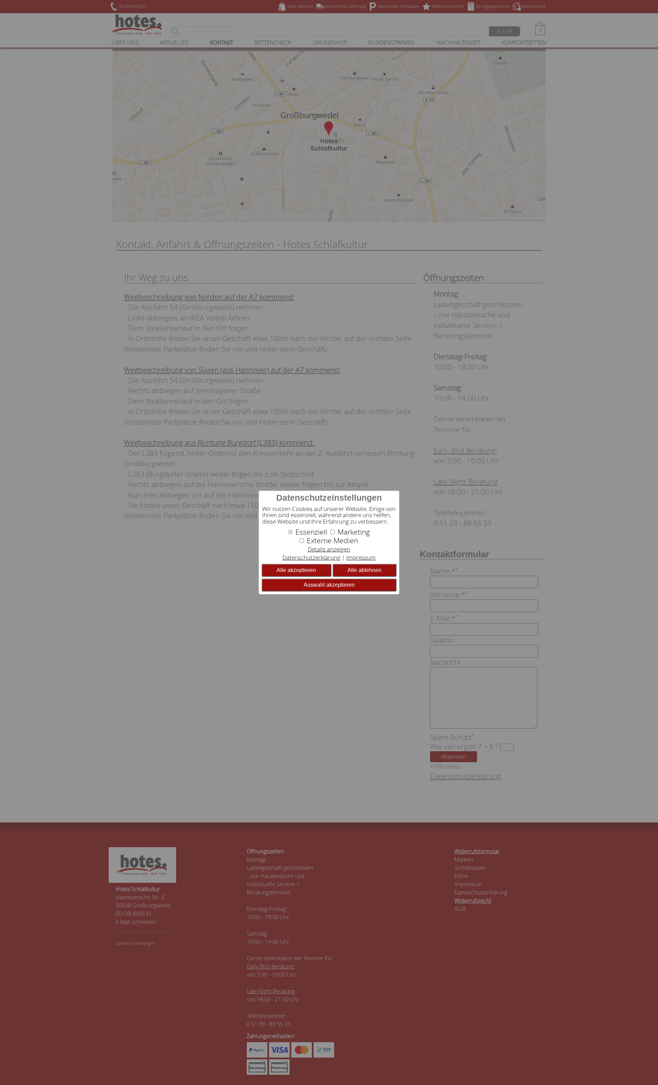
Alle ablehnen (364, 570)
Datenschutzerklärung (311, 557)
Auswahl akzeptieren (329, 585)
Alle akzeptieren (296, 570)
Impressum (361, 557)
